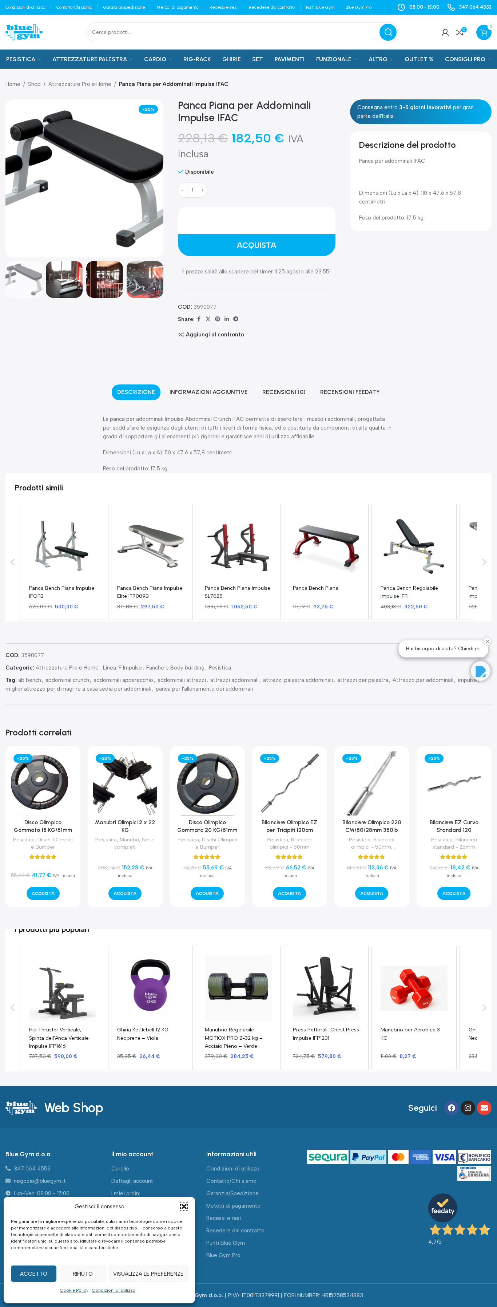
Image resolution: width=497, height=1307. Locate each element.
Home (12, 84)
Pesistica (220, 667)
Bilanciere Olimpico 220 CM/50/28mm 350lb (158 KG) (371, 830)
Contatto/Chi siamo (231, 1181)
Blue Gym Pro (223, 1255)
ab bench (29, 680)
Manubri (129, 839)
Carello (120, 1168)
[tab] (136, 392)
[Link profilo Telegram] (235, 319)
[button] (184, 1206)
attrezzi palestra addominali (298, 680)
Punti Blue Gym (225, 1243)
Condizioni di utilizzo (113, 1290)
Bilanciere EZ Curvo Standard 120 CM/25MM (454, 830)
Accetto (33, 1274)
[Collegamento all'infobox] (469, 7)
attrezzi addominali (234, 680)
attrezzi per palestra (362, 680)
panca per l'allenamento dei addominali (204, 689)
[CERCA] (388, 32)
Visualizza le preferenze (148, 1274)
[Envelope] (484, 1108)
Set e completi (134, 843)
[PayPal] (369, 1157)
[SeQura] (328, 1157)
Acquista (256, 245)
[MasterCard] (399, 1157)
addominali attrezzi (182, 680)
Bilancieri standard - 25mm (455, 843)
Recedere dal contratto (235, 1230)
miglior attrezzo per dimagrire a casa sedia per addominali (78, 689)
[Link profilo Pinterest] (217, 319)
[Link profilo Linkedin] (226, 319)
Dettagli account (132, 1181)
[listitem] (62, 562)
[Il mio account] (445, 32)
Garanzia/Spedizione (232, 1193)
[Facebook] (451, 1108)
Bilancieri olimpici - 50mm (291, 843)
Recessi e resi (223, 1218)
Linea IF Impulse (122, 667)
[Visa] (445, 1157)
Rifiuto (83, 1274)
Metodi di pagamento (233, 1206)
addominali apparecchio (123, 680)
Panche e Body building (175, 667)
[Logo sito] (24, 31)
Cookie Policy (74, 1290)
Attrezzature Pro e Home (79, 84)
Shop (34, 84)
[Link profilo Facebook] (199, 319)
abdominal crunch (67, 680)
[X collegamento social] (208, 319)
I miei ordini (125, 1193)
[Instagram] (468, 1108)
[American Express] (421, 1157)
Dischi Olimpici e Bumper (52, 843)
